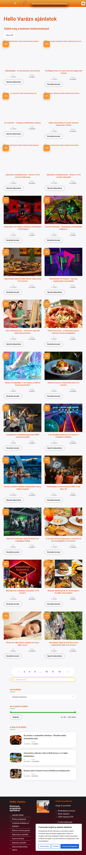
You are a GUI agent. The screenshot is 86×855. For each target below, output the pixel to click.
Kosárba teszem (53, 84)
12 (59, 671)
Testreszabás (44, 846)
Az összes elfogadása (70, 846)
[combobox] (9, 35)
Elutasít (55, 846)
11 (53, 671)
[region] (59, 837)
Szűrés (16, 717)
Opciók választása (13, 82)
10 (46, 671)
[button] (83, 3)
